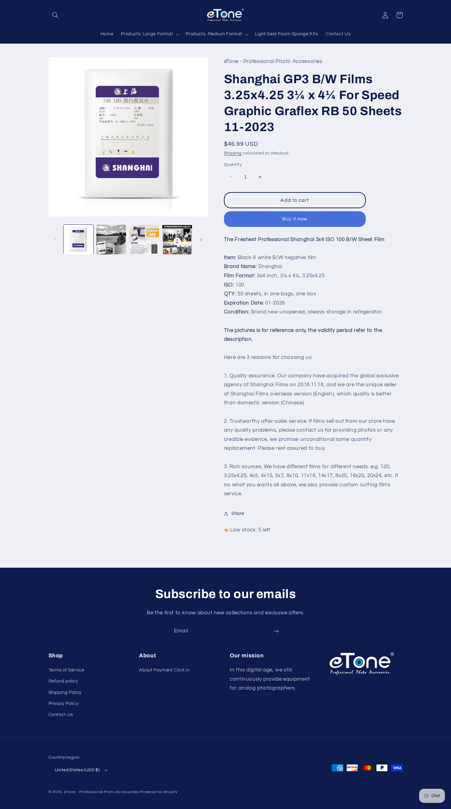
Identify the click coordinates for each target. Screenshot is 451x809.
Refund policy (63, 681)
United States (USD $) (77, 770)
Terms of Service (66, 670)
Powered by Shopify (158, 792)
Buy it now (295, 218)
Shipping (233, 153)
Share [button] (237, 513)
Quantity (233, 164)
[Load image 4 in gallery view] (177, 240)
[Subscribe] (276, 631)
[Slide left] (55, 239)
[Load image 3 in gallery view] (144, 240)
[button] (55, 15)
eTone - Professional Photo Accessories (101, 792)
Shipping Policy (65, 692)
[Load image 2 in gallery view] (111, 240)
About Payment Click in (164, 670)
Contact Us (60, 714)
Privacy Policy (63, 703)
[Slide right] (201, 239)
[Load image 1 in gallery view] (78, 240)
